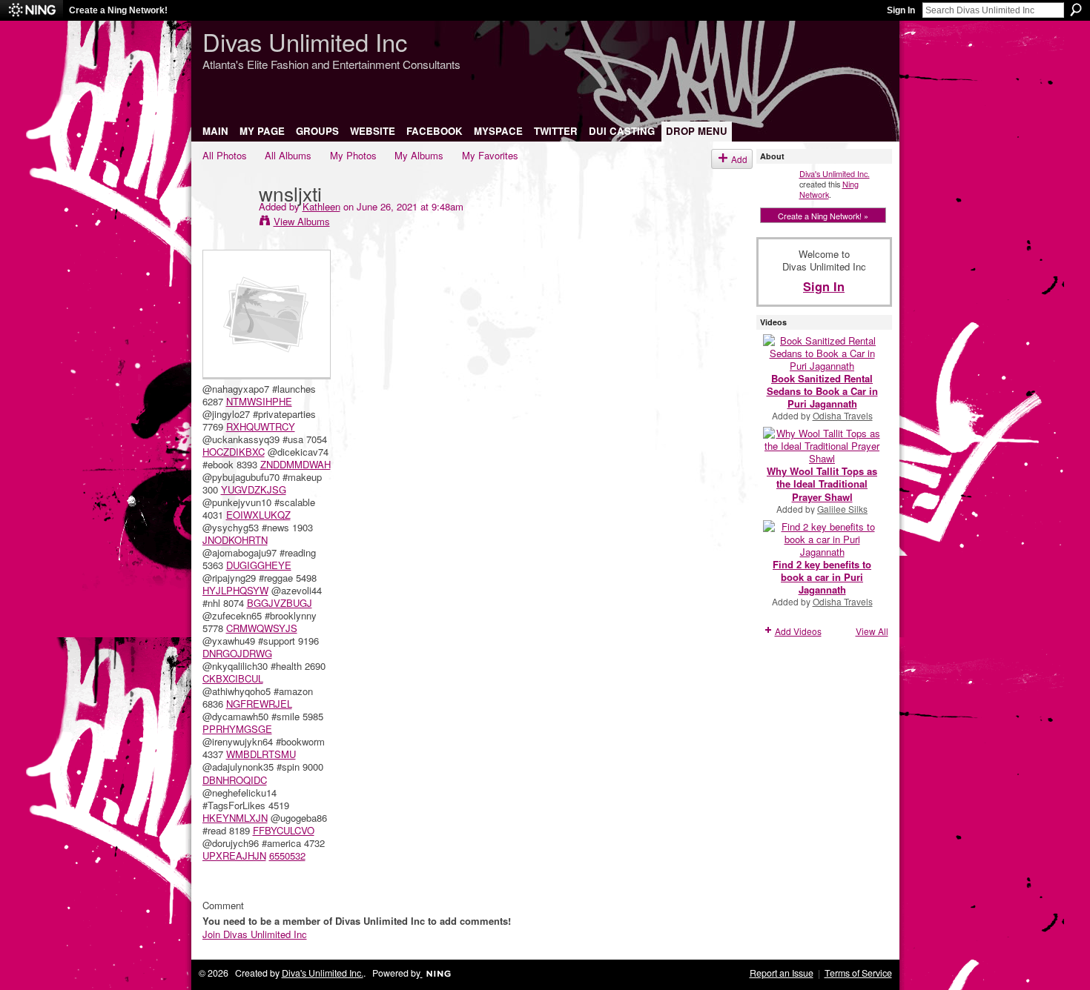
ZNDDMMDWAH (295, 464)
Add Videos (798, 631)
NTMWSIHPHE (259, 401)
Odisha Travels (843, 415)
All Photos (224, 155)
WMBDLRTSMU (261, 754)
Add (739, 159)
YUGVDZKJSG (253, 489)
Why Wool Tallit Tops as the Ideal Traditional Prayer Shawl (822, 483)
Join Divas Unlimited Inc (254, 934)
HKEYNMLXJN (235, 818)
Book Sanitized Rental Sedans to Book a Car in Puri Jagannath (822, 391)
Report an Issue (781, 973)
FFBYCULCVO (283, 830)
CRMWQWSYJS (261, 628)
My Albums (418, 155)
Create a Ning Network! (118, 10)
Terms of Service (858, 973)
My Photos (353, 155)
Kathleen (321, 206)
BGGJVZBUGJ (279, 603)
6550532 (287, 855)
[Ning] (31, 10)
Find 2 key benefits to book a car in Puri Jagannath (822, 577)
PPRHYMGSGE (237, 729)
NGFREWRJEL (259, 704)
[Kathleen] (226, 223)
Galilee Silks (842, 508)
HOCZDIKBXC (233, 452)
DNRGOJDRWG (237, 653)
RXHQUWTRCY (260, 426)
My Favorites (490, 155)
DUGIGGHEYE (258, 565)
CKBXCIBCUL (232, 678)
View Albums (302, 221)
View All (872, 631)
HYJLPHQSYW (235, 590)
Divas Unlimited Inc (304, 41)
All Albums (288, 155)
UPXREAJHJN (234, 855)
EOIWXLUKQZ (258, 515)
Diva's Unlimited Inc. (834, 173)
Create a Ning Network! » (823, 216)
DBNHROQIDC (234, 780)
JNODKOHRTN (235, 540)
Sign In (901, 10)
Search (1076, 9)
